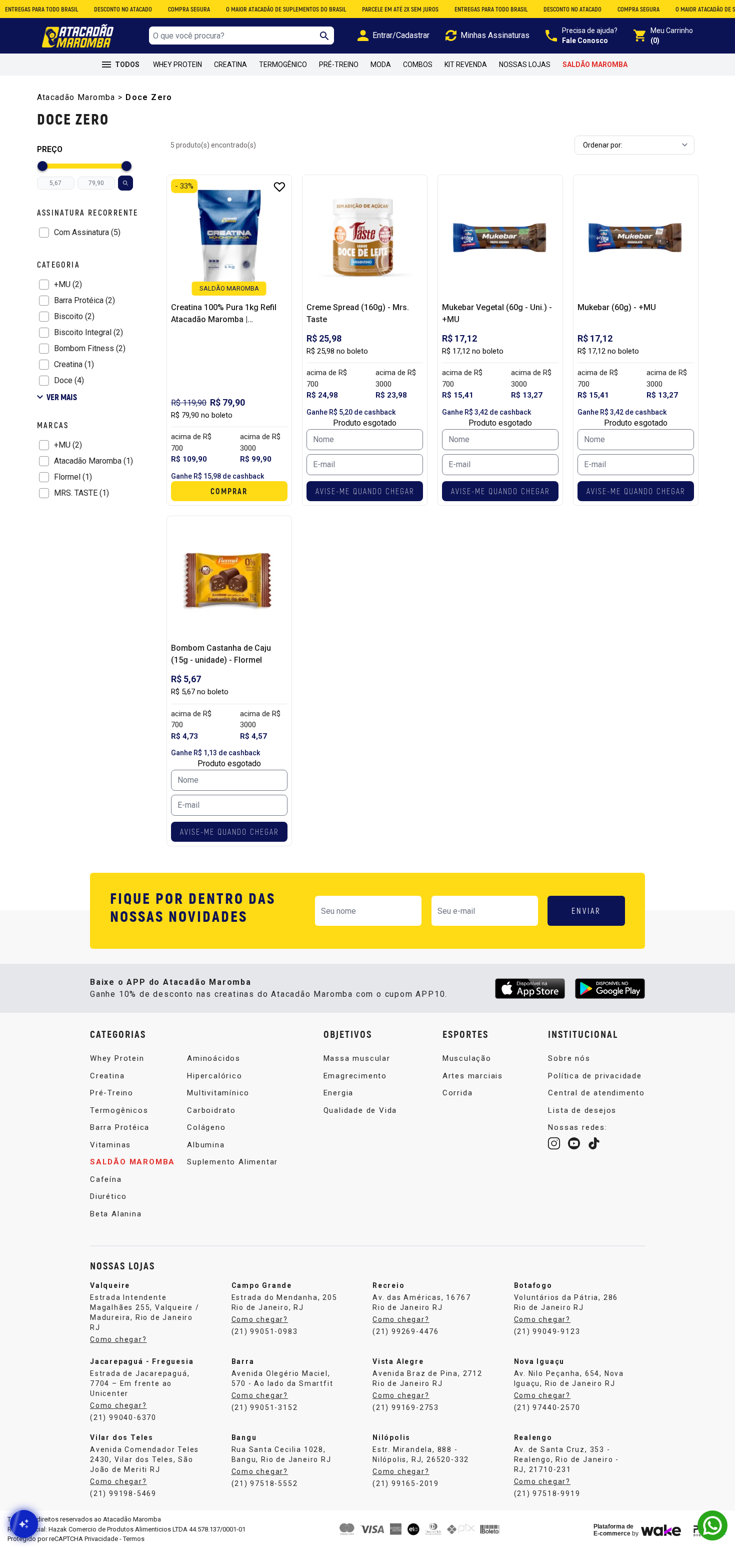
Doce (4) (69, 380)
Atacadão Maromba (76, 97)
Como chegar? (118, 1339)
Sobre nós (569, 1058)
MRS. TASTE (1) (81, 493)
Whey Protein (177, 65)
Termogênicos (119, 1110)
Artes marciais (472, 1075)
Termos (133, 1538)
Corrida (457, 1092)
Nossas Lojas (524, 65)
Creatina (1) (74, 364)
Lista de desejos (582, 1110)
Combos (417, 65)
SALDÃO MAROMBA (595, 65)
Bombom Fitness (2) (90, 348)
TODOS (127, 65)
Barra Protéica (120, 1127)
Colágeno (206, 1127)
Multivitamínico (218, 1092)
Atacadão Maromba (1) (93, 461)
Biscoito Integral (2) (88, 332)
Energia (339, 1092)
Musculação (467, 1058)
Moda (380, 65)
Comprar (229, 491)
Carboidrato (211, 1110)
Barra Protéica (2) (84, 300)
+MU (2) (68, 284)
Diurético (108, 1196)
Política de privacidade (595, 1075)
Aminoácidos (213, 1058)
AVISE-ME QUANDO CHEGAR (365, 491)
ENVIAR (586, 910)
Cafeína (106, 1179)
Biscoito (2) (74, 316)
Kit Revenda (465, 65)
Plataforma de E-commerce (614, 1530)
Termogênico (283, 65)
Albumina (205, 1144)
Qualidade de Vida (361, 1110)
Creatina (230, 65)
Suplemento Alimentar (232, 1161)
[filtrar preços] (125, 183)
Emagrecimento (355, 1075)
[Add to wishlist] (280, 187)
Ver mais (61, 397)
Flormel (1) (73, 477)
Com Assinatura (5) (87, 232)
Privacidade (101, 1538)
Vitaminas (110, 1144)
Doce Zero (149, 97)
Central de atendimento (596, 1092)
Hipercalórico (214, 1075)
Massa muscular (357, 1058)
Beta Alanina (116, 1213)
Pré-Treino (338, 65)
